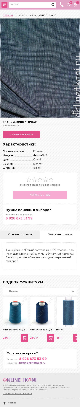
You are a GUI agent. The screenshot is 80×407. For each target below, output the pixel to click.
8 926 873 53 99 (19, 218)
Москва (11, 403)
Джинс (20, 15)
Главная (8, 15)
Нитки (59, 330)
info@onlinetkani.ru (31, 363)
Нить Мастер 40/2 (14, 330)
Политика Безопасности (17, 394)
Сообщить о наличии (21, 134)
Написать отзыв (40, 195)
